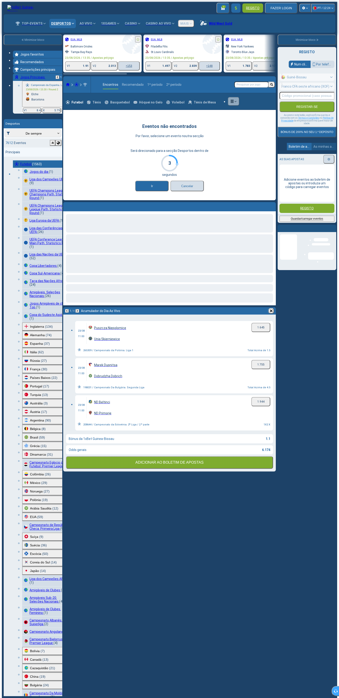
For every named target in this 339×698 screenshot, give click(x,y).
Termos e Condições (308, 118)
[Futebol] (76, 84)
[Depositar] (236, 8)
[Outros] (233, 101)
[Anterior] (57, 77)
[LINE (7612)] (68, 84)
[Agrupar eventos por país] (58, 143)
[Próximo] (77, 311)
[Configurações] (305, 8)
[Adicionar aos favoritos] (138, 39)
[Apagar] (271, 311)
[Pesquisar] (271, 85)
